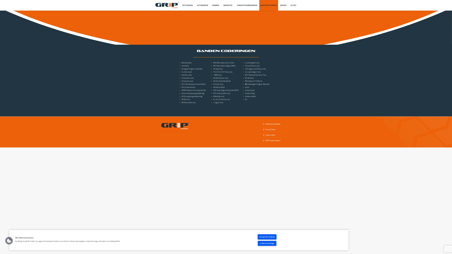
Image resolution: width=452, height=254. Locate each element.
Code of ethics (270, 135)
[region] (178, 240)
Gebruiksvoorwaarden (273, 124)
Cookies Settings (267, 243)
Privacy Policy (270, 129)
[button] (9, 240)
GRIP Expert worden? (273, 140)
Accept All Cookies (267, 237)
